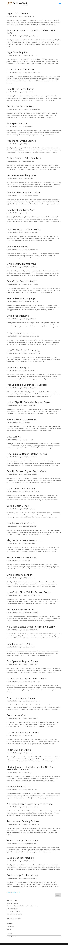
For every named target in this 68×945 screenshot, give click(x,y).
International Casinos (33, 491)
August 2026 (10, 926)
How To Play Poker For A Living (23, 350)
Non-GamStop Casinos (33, 353)
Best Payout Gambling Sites (21, 175)
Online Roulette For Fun (19, 574)
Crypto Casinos (31, 319)
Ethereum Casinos (32, 789)
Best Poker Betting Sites (19, 644)
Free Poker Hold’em (17, 246)
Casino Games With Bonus (21, 69)
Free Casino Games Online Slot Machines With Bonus (31, 31)
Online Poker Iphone (18, 315)
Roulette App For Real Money (22, 875)
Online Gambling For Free (20, 333)
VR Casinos (30, 735)
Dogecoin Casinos (32, 36)
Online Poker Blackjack (19, 786)
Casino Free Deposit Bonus (21, 488)
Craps (28, 560)
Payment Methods (32, 195)
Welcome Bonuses (32, 301)
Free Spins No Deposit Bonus (22, 661)
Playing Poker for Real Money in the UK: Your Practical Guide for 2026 (30, 768)
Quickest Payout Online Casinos (24, 229)
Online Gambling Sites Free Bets (24, 158)
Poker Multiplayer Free (19, 749)
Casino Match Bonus (18, 505)
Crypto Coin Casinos (17, 13)
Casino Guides (31, 92)
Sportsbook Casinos (33, 824)
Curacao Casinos (32, 474)
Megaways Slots (31, 843)
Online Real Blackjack (18, 367)
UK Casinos (30, 16)
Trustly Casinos (31, 509)
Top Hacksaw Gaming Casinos (23, 821)
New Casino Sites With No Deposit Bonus (29, 592)
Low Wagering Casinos (33, 72)
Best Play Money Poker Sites (22, 557)
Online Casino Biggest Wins (21, 263)
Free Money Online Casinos (21, 140)
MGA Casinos (31, 543)
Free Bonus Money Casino (20, 523)
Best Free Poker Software (20, 609)
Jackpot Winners (31, 55)
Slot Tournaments (32, 232)
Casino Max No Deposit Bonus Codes (26, 678)
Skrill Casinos (31, 161)
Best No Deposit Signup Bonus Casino (27, 471)
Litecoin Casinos (31, 405)
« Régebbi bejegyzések (13, 892)
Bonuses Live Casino (17, 715)
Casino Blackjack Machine (20, 857)
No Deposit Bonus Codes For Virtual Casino (30, 803)
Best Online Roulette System (22, 281)
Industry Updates (32, 878)
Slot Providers (31, 647)
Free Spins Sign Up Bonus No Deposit (27, 384)
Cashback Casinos (32, 267)
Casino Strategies (32, 370)
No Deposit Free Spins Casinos (23, 732)
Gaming (29, 772)
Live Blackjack (31, 578)
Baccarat (29, 126)
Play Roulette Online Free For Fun (24, 540)
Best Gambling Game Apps (21, 209)
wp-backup (14, 16)
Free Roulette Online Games (22, 419)
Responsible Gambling (33, 109)
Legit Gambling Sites (18, 52)
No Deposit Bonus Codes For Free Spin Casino (31, 626)
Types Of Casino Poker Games (23, 840)
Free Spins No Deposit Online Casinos (27, 453)
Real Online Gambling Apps (21, 298)
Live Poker (30, 178)
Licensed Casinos (32, 718)
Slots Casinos (14, 436)
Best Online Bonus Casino (20, 88)
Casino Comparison (32, 249)
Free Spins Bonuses (17, 123)
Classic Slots (30, 213)
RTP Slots (30, 440)
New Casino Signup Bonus (21, 698)
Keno (28, 144)
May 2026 (9, 929)
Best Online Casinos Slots (20, 106)
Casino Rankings (31, 457)
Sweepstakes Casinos (33, 336)
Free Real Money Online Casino (23, 192)
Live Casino (30, 753)
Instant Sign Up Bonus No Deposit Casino (29, 402)
